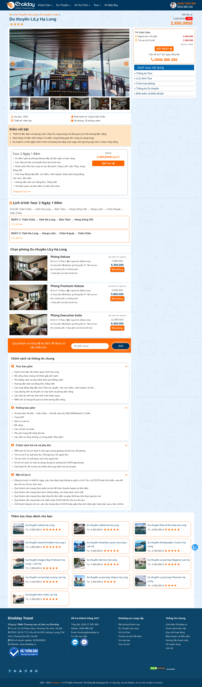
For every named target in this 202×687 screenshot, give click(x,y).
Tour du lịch (124, 644)
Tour (96, 5)
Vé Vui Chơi (81, 5)
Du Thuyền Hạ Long (26, 14)
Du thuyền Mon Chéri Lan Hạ (41, 594)
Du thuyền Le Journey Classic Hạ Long (107, 577)
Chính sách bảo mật (176, 628)
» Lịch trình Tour (143, 78)
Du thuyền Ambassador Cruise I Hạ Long (167, 544)
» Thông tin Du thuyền (146, 88)
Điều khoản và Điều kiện (178, 636)
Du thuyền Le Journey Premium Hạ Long (166, 579)
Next (125, 63)
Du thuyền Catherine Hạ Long (103, 525)
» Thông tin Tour (143, 73)
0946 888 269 (165, 60)
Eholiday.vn (56, 682)
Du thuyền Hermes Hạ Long (102, 559)
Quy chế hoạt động (175, 632)
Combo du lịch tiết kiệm (130, 636)
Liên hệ (169, 648)
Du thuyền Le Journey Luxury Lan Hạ (45, 577)
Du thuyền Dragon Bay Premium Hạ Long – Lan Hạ (45, 561)
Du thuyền (62, 5)
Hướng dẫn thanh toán (177, 640)
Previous (11, 63)
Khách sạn (44, 5)
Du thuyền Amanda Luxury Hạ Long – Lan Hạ (107, 544)
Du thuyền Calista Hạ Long (40, 525)
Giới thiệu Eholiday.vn (176, 624)
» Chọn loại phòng (144, 83)
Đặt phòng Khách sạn (129, 624)
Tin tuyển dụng (173, 644)
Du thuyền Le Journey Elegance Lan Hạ (169, 559)
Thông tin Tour (20, 191)
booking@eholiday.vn (88, 632)
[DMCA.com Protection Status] (158, 669)
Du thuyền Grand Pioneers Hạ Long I (46, 542)
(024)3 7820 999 (186, 3)
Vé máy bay (111, 5)
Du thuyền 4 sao (49, 14)
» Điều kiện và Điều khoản (149, 93)
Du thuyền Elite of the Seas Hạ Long (167, 525)
